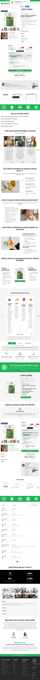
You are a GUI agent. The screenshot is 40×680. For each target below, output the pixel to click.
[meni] (38, 3)
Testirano (4, 613)
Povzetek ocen (15, 97)
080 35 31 (25, 655)
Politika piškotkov (17, 345)
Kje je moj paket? (4, 663)
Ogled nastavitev (28, 343)
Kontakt (14, 671)
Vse (3, 505)
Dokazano (4, 607)
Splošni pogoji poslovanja (5, 672)
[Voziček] (36, 3)
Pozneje (22, 6)
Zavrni (20, 343)
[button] (31, 334)
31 (22, 561)
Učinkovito (4, 610)
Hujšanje (5, 6)
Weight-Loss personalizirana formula (24, 671)
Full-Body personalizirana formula (24, 667)
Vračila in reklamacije (4, 666)
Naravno (3, 601)
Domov (2, 6)
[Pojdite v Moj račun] (34, 3)
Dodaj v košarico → (20, 70)
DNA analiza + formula (26, 675)
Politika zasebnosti (22, 345)
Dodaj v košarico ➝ (20, 281)
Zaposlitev (14, 673)
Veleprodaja (15, 666)
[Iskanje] (32, 3)
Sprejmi (12, 343)
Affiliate (14, 667)
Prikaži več (14, 505)
